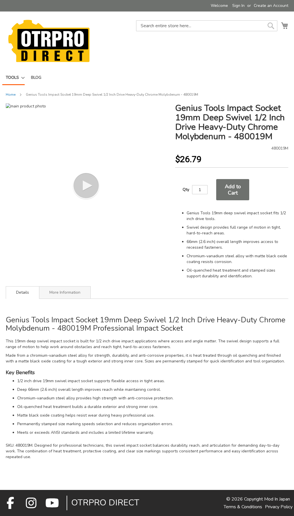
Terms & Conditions (243, 507)
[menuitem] (13, 78)
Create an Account (271, 5)
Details (22, 292)
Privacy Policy (279, 507)
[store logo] (49, 41)
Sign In (238, 5)
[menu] (147, 78)
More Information (64, 292)
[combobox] (206, 25)
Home (11, 94)
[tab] (22, 292)
